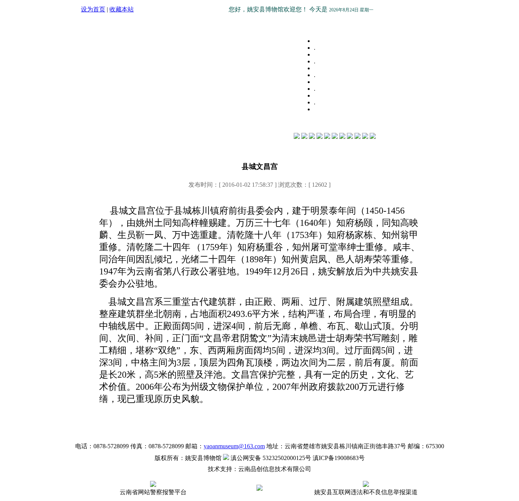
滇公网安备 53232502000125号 (270, 458)
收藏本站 (121, 9)
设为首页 (93, 9)
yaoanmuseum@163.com (234, 446)
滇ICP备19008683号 (339, 458)
